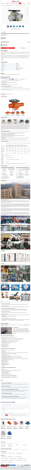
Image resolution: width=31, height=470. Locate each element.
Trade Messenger (12, 465)
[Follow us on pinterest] (29, 465)
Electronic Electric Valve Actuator (22, 458)
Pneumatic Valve (25, 444)
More (1, 463)
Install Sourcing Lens (4, 466)
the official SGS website (19, 324)
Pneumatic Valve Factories (18, 456)
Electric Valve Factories (10, 456)
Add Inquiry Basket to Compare (15, 28)
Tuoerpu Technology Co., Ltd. (4, 34)
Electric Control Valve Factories (5, 458)
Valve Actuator (17, 5)
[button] (1, 1)
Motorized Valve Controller (19, 453)
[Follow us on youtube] (28, 465)
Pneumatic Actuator (3, 446)
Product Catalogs (11, 443)
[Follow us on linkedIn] (22, 466)
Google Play (7, 465)
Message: (4, 408)
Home (1, 5)
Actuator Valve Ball (11, 460)
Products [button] (8, 3)
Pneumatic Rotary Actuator (11, 453)
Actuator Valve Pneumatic (4, 460)
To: (4, 406)
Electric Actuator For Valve (13, 458)
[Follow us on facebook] (24, 465)
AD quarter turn (10, 444)
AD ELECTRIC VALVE (3, 444)
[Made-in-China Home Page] (15, 1)
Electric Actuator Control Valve (18, 460)
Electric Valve (17, 444)
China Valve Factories (3, 456)
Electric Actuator (8, 350)
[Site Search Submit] (20, 3)
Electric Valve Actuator (22, 5)
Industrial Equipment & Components (7, 5)
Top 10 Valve (25, 460)
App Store (2, 465)
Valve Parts (13, 5)
